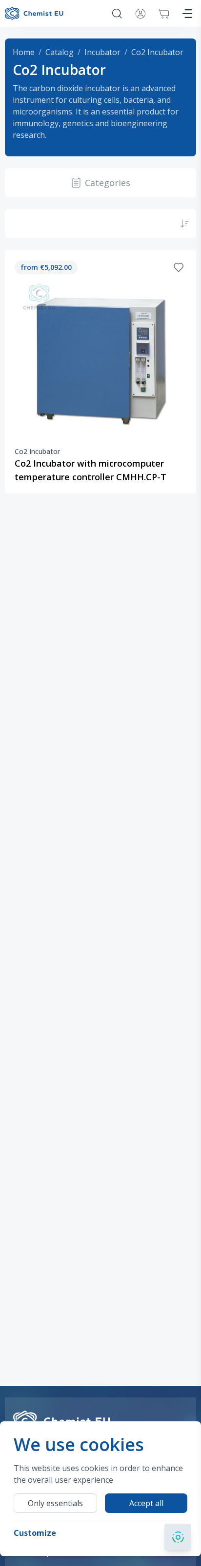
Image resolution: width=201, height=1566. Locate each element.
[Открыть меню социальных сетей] (177, 1537)
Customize (35, 1533)
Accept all (146, 1503)
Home (24, 52)
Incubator (102, 52)
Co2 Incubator (157, 52)
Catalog (59, 52)
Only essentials (55, 1503)
